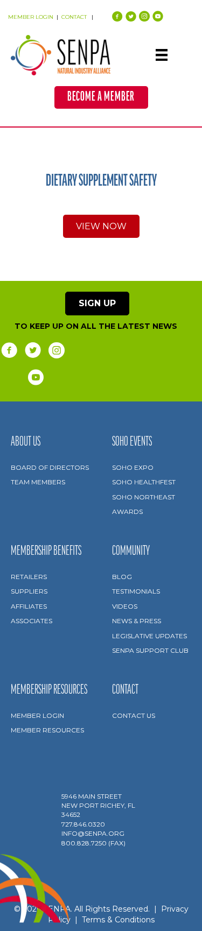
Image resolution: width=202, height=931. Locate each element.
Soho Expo (133, 467)
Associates (31, 621)
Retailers (29, 577)
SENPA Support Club (150, 650)
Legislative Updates (149, 636)
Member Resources (47, 730)
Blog (122, 577)
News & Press (136, 621)
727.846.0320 (83, 824)
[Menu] (161, 54)
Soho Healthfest (144, 482)
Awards (127, 511)
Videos (124, 606)
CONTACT (74, 16)
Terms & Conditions (118, 920)
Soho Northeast (143, 497)
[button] (101, 97)
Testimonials (136, 591)
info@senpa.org (92, 833)
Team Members (38, 482)
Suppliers (29, 591)
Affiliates (29, 606)
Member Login (37, 715)
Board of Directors (50, 467)
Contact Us (133, 715)
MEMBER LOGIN (30, 16)
